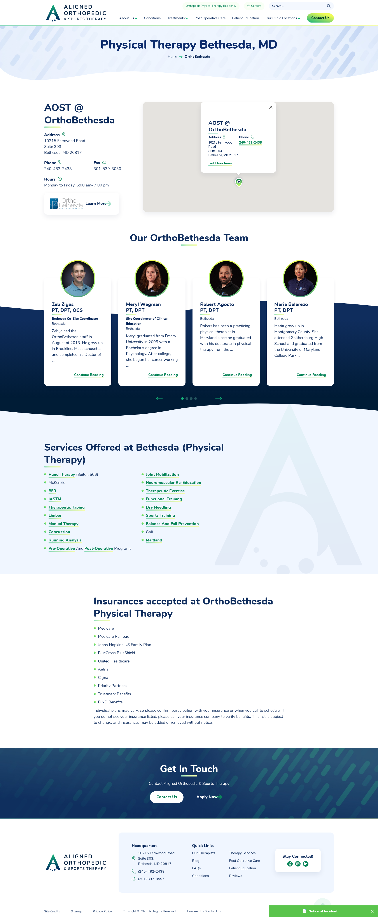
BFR (52, 491)
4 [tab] (195, 398)
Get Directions (220, 163)
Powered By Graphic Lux (204, 911)
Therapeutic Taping (67, 507)
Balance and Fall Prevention (172, 524)
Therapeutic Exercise (165, 491)
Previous (159, 397)
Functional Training (164, 499)
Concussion (59, 532)
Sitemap (76, 911)
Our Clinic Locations (281, 18)
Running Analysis (65, 540)
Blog (195, 861)
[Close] (271, 107)
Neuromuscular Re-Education (173, 483)
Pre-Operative (62, 549)
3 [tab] (191, 398)
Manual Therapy (64, 524)
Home (172, 56)
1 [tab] (182, 398)
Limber (55, 516)
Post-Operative (98, 549)
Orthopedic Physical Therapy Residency (211, 6)
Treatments (176, 18)
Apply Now (207, 797)
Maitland (154, 540)
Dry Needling (158, 507)
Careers (255, 6)
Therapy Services (242, 853)
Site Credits (52, 911)
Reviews (235, 876)
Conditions (152, 18)
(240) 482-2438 (151, 871)
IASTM (55, 499)
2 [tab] (187, 398)
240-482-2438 (58, 169)
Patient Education (245, 18)
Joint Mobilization (162, 475)
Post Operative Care (210, 18)
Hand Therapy (62, 475)
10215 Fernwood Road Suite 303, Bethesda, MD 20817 (156, 858)
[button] (238, 182)
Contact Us (166, 797)
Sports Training (160, 516)
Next (218, 397)
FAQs (196, 868)
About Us (126, 18)
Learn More (96, 204)
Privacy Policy (102, 911)
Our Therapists (203, 853)
